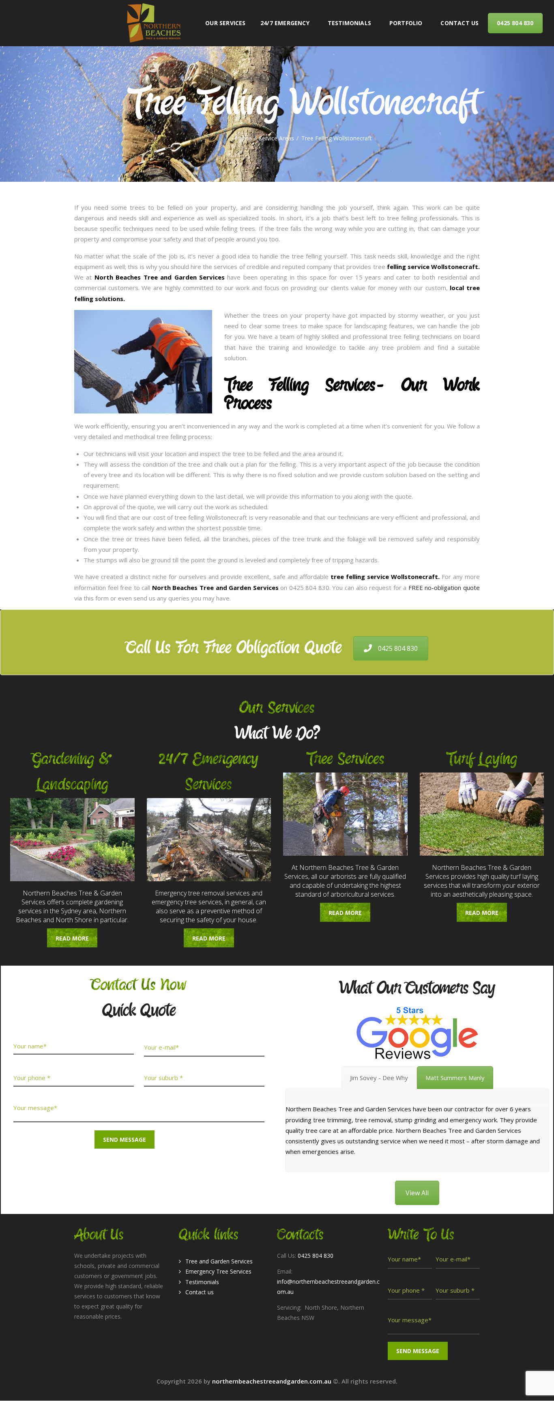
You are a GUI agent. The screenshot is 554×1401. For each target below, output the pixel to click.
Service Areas (276, 138)
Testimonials (202, 1282)
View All (417, 1192)
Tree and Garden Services (219, 1261)
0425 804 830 (398, 648)
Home (243, 138)
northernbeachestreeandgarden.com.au (272, 1381)
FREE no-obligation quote (444, 587)
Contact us (199, 1292)
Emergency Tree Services (218, 1271)
